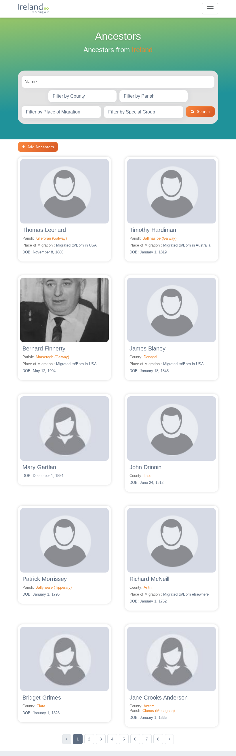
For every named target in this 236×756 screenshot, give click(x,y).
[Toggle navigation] (210, 8)
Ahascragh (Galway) (52, 357)
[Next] (169, 739)
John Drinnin (145, 467)
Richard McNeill (149, 579)
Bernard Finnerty (43, 348)
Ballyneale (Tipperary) (53, 587)
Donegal (150, 357)
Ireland (142, 50)
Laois (148, 475)
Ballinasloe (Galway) (159, 238)
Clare (41, 706)
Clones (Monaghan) (158, 710)
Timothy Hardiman (153, 230)
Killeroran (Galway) (51, 238)
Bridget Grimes (41, 697)
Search (203, 111)
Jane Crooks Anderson (159, 697)
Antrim (149, 587)
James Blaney (147, 348)
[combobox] (82, 96)
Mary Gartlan (39, 467)
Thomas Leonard (44, 230)
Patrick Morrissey (44, 579)
